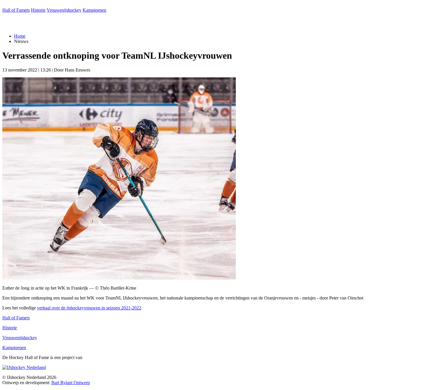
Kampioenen (94, 10)
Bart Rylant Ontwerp (70, 382)
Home (19, 36)
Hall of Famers (16, 10)
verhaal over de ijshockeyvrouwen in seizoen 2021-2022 (89, 307)
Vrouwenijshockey (64, 10)
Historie (38, 10)
